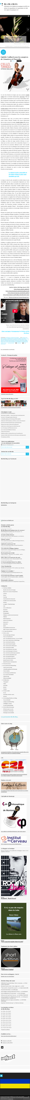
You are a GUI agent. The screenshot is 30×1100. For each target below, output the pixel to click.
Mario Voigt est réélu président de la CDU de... (10, 991)
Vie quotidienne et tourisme (9, 627)
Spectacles (5, 624)
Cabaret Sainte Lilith (24, 987)
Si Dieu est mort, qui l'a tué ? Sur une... (9, 995)
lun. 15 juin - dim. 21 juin (6, 1014)
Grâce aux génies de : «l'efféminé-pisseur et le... (11, 996)
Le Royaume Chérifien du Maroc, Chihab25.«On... (14, 997)
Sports (4, 625)
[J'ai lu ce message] (28, 1096)
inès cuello (10, 339)
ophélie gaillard (14, 338)
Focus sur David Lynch (8, 636)
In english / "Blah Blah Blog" (9, 604)
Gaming (5, 597)
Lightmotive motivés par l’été (8, 544)
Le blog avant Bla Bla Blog (8, 701)
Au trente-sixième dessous (7, 534)
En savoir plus (10, 1098)
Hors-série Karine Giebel (8, 647)
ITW (4, 606)
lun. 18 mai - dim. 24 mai (6, 1022)
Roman (4, 687)
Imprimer (19, 343)
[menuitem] (18, 43)
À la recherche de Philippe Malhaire (10, 548)
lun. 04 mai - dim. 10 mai (6, 1025)
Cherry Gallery (6, 671)
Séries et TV (5, 622)
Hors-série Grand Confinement (10, 645)
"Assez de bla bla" (7, 700)
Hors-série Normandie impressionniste (11, 652)
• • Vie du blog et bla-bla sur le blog (10, 698)
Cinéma (5, 593)
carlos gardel (21, 339)
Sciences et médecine (7, 620)
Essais (4, 692)
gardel (25, 339)
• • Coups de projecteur (7, 631)
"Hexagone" (5, 681)
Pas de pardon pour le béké (7, 553)
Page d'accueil (26, 43)
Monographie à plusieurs (7, 580)
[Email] (2, 1047)
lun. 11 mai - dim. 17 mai (6, 1024)
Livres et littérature (7, 607)
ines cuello (15, 339)
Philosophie (5, 611)
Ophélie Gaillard (4, 108)
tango (23, 337)
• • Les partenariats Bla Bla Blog (9, 665)
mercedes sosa (12, 341)
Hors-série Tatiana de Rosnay (9, 658)
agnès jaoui (16, 340)
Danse (4, 595)
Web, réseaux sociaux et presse (9, 629)
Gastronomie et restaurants (9, 598)
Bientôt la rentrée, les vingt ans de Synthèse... (10, 999)
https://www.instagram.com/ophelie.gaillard (18, 292)
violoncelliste (8, 340)
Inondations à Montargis (8, 710)
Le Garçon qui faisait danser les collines (11, 562)
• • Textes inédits (6, 690)
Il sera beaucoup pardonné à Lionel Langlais (12, 575)
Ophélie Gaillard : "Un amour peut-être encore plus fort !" (17, 46)
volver (12, 340)
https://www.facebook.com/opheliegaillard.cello (17, 291)
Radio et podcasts (7, 618)
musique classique (7, 338)
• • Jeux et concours (7, 663)
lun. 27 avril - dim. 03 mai (6, 1027)
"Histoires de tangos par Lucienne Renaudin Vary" (18, 297)
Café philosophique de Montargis (10, 669)
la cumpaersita (18, 341)
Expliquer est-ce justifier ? (7, 571)
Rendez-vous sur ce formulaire (7, 976)
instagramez (15, 331)
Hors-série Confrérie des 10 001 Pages (11, 640)
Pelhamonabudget (7, 678)
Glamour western (5, 539)
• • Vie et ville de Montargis (8, 707)
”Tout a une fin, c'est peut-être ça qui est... (9, 987)
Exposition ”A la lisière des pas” (7, 1002)
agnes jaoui (22, 340)
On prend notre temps (5, 989)
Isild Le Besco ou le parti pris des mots (10, 557)
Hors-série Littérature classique (10, 649)
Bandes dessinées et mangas (9, 589)
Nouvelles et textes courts (8, 694)
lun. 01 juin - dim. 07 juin (6, 1018)
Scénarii (5, 696)
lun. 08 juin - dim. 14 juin (6, 1016)
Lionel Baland (25, 991)
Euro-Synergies (22, 993)
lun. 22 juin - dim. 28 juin (6, 1013)
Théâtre (5, 689)
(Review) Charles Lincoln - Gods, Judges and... (10, 986)
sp (26, 338)
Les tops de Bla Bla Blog (8, 705)
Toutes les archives (5, 1029)
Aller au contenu (4, 1)
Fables (4, 683)
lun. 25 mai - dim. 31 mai (6, 1020)
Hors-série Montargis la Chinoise (10, 651)
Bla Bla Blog (11, 4)
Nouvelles (5, 685)
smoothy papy (15, 989)
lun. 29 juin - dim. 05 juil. (6, 1011)
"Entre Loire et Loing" (7, 667)
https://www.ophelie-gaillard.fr (21, 289)
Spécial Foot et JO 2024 (8, 660)
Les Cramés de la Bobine (8, 674)
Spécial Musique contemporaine (10, 661)
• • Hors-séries (6, 633)
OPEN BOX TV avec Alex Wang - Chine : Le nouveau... (12, 983)
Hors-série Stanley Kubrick (8, 656)
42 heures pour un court (8, 709)
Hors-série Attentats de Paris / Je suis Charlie (12, 638)
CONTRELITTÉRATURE (23, 995)
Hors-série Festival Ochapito (9, 643)
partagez (8, 331)
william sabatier (4, 339)
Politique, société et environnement (10, 615)
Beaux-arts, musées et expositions (10, 591)
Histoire (5, 602)
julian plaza (5, 341)
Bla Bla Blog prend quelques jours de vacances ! (13, 530)
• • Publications (6, 680)
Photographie (6, 613)
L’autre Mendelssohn (6, 566)
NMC (23, 986)
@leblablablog (4, 505)
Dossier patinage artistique (9, 635)
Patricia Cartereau (19, 1002)
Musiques (8, 337)
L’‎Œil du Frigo (6, 676)
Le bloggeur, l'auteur (7, 703)
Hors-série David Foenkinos (9, 642)
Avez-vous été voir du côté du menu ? (8, 1036)
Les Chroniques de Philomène (9, 672)
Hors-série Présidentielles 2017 (10, 654)
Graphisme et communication (9, 600)
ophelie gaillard (22, 338)
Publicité (5, 616)
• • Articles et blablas (14, 337)
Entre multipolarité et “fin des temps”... (9, 993)
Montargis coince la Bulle (8, 712)
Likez (3, 331)
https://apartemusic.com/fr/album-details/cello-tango (16, 294)
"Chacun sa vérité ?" (18, 43)
